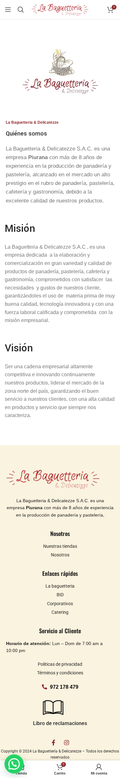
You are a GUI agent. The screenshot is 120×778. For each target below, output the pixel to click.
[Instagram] (66, 742)
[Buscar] (20, 9)
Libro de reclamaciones (60, 723)
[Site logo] (60, 9)
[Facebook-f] (53, 742)
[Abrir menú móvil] (8, 9)
